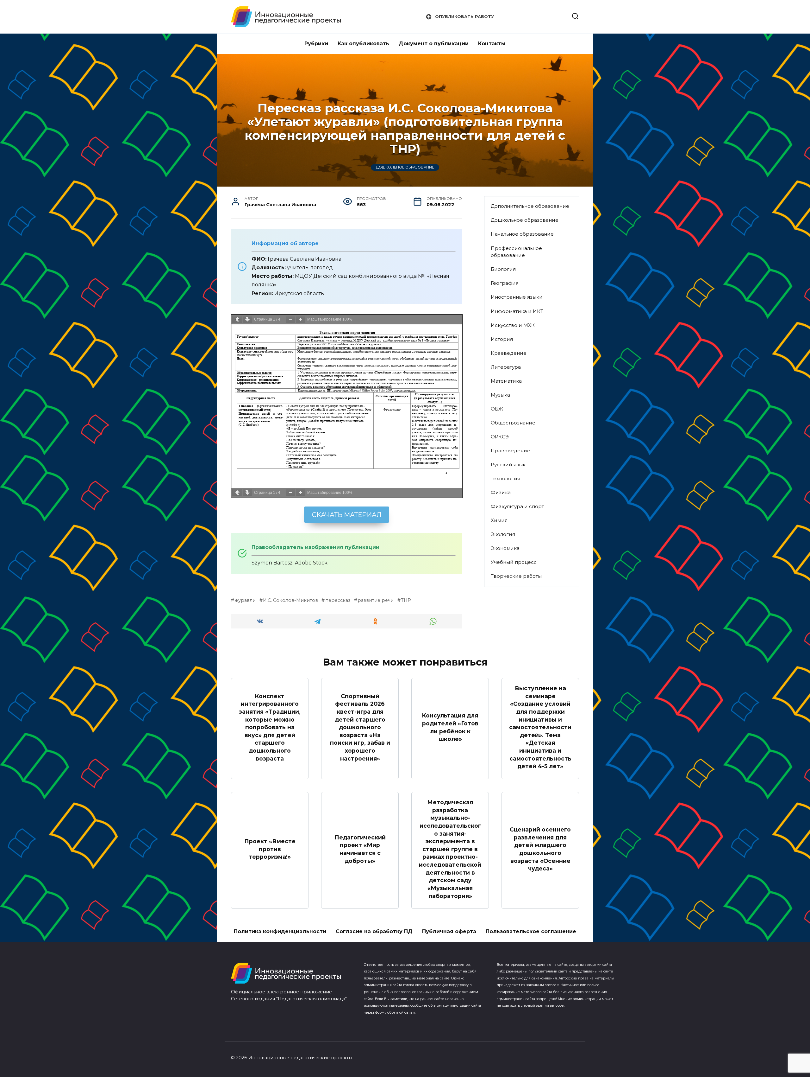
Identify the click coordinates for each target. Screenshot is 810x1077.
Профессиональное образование (516, 251)
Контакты (492, 44)
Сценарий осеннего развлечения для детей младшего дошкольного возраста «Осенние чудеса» (540, 849)
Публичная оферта (449, 931)
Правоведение (510, 451)
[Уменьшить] (290, 319)
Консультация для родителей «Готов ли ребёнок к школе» (450, 727)
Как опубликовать (363, 44)
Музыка (500, 395)
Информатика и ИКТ (517, 311)
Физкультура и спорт (517, 506)
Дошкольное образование (405, 167)
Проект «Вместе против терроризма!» (270, 849)
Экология (503, 534)
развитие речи (376, 600)
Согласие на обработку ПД (374, 931)
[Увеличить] (300, 319)
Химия (499, 520)
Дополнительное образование (530, 206)
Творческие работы (516, 576)
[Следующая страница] (247, 319)
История (502, 339)
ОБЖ (497, 409)
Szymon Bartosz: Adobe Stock (289, 563)
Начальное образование (522, 234)
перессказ (337, 600)
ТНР (406, 600)
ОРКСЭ (500, 437)
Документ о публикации (434, 44)
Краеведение (508, 353)
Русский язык (508, 465)
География (505, 283)
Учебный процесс (514, 562)
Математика (506, 381)
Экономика (505, 548)
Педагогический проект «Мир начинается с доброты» (360, 849)
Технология (505, 478)
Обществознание (513, 423)
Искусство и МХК (513, 325)
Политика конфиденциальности (280, 931)
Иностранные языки (517, 297)
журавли (245, 600)
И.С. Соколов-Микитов (290, 600)
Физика (501, 492)
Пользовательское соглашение (531, 931)
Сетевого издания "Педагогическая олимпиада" (289, 999)
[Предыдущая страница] (237, 319)
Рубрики (316, 44)
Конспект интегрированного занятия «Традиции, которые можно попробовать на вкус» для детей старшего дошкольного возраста (270, 727)
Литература (506, 367)
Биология (503, 269)
